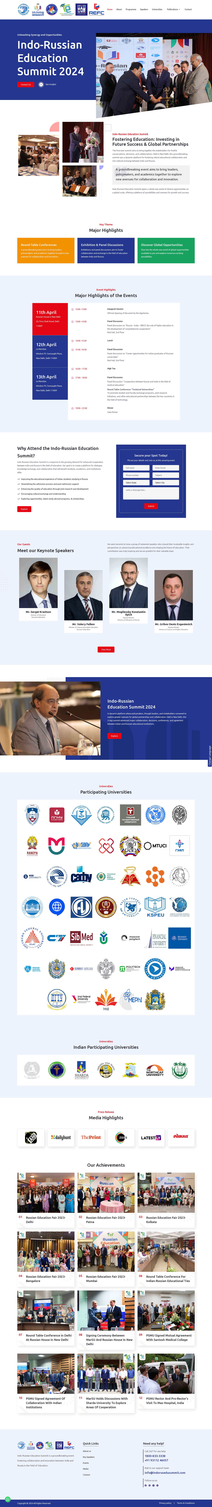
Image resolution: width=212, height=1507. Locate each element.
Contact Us (26, 84)
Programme (131, 9)
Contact (188, 9)
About (119, 9)
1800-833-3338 (155, 1456)
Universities (157, 9)
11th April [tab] (48, 318)
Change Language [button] (209, 755)
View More (38, 609)
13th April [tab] (49, 383)
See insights (51, 84)
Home (109, 9)
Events (86, 1463)
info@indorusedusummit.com (165, 1472)
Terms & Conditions (186, 1503)
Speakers (144, 9)
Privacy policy (165, 1503)
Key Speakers (89, 1457)
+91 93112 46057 (156, 1460)
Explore (24, 509)
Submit (151, 506)
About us (87, 1451)
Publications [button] (173, 9)
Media (85, 1469)
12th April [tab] (49, 350)
